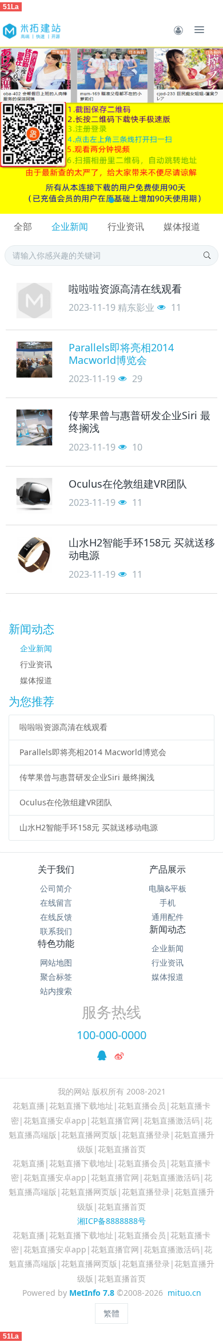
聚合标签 (56, 976)
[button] (14, 130)
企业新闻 (69, 226)
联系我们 (56, 931)
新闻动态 (167, 929)
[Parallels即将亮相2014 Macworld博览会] (34, 360)
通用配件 (168, 916)
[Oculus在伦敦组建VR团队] (34, 496)
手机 (168, 902)
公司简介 (56, 888)
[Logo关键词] (31, 30)
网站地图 (56, 962)
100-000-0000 (111, 1035)
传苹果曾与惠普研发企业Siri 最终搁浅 (86, 777)
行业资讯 (125, 226)
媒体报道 (182, 226)
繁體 (111, 1313)
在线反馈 (56, 916)
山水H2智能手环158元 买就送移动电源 (88, 827)
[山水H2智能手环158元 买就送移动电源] (34, 555)
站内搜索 (56, 991)
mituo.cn (184, 1292)
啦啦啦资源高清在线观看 (63, 726)
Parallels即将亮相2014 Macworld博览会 (92, 752)
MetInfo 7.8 (91, 1292)
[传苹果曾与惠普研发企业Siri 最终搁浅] (34, 427)
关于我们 (56, 869)
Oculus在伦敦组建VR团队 (65, 802)
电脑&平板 (167, 888)
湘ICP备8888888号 (111, 1220)
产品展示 (167, 869)
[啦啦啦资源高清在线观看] (34, 301)
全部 (23, 226)
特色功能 (56, 943)
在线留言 (56, 902)
